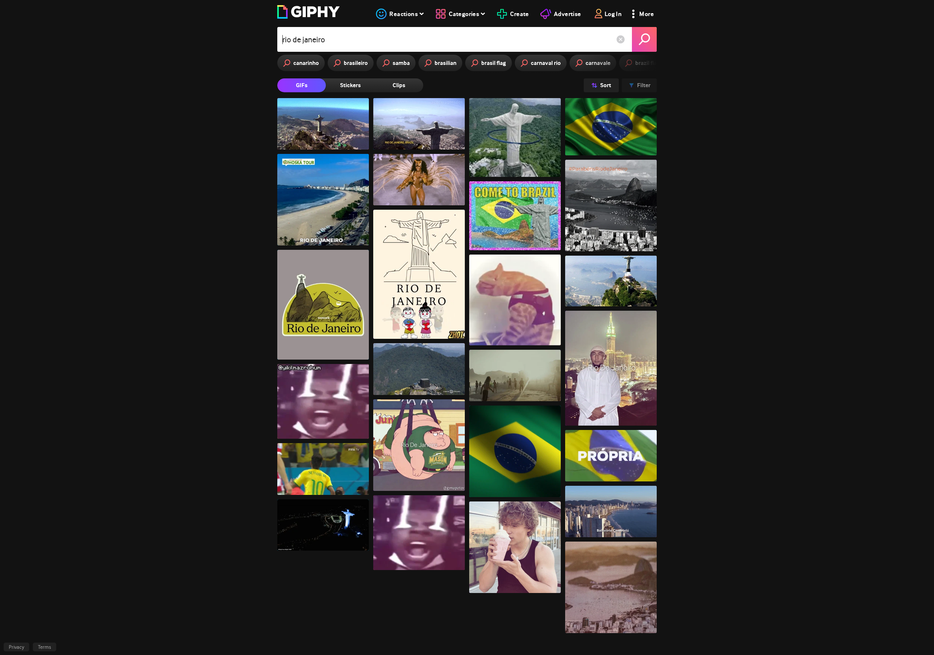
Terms (44, 647)
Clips (399, 85)
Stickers (350, 85)
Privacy (16, 647)
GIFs (302, 85)
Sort (605, 85)
